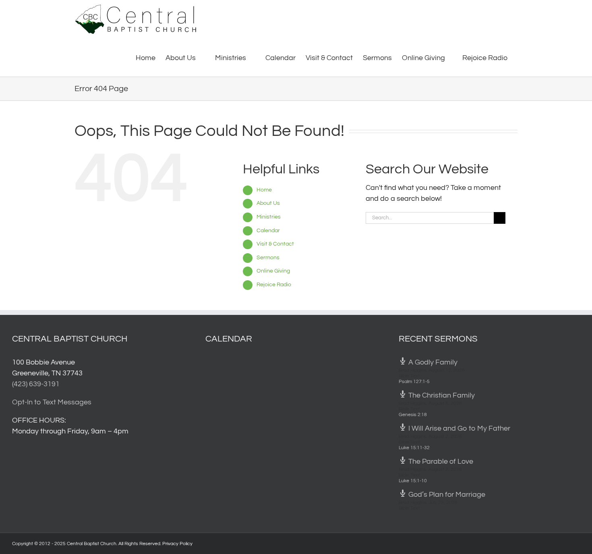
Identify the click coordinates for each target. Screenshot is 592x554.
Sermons (268, 257)
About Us (268, 203)
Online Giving (273, 271)
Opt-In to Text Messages (51, 402)
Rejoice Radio (274, 284)
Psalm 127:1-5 (414, 381)
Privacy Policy (177, 543)
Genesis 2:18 (413, 414)
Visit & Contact (275, 244)
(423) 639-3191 (36, 384)
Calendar (268, 230)
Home (264, 190)
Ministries (269, 217)
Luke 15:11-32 (414, 447)
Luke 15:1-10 (413, 480)
